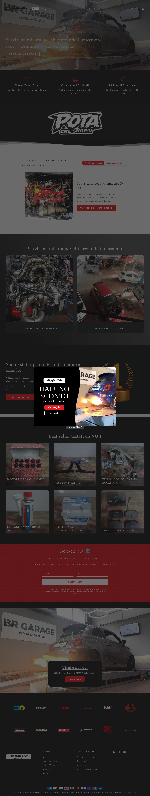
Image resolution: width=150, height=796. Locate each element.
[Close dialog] (113, 370)
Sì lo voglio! (54, 407)
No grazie (54, 413)
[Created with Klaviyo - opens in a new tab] (75, 427)
